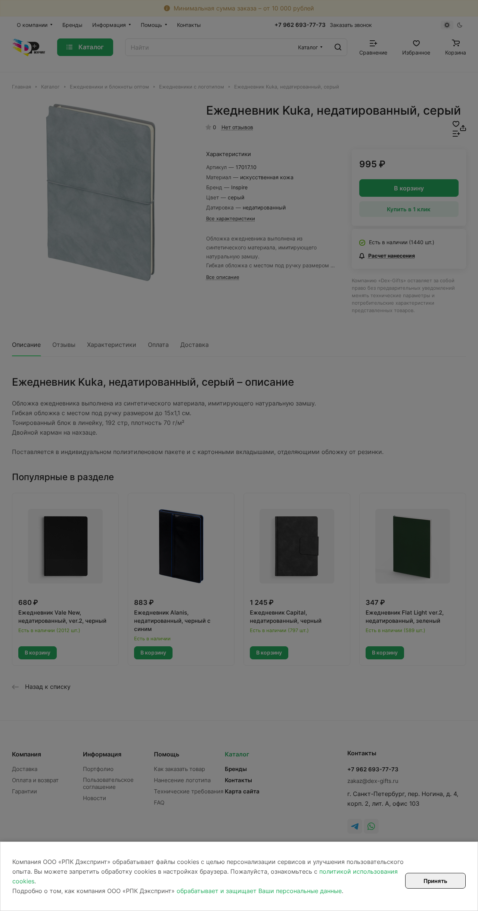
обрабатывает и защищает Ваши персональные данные (259, 891)
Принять (435, 880)
